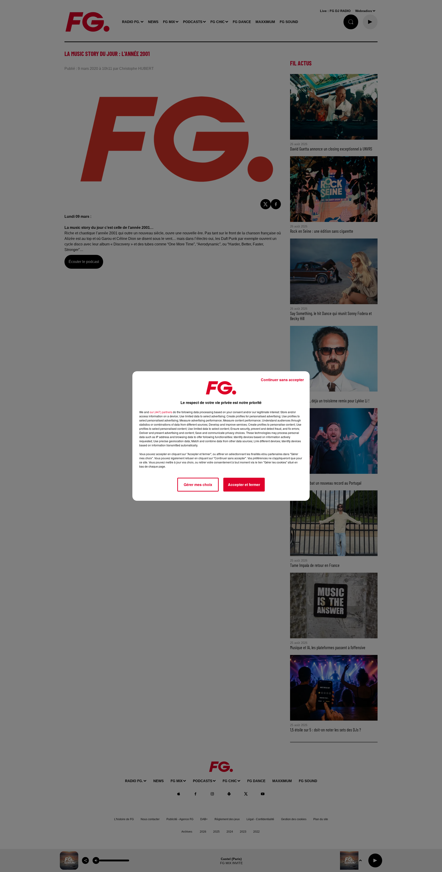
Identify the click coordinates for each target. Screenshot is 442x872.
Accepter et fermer (244, 484)
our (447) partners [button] (161, 412)
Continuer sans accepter (282, 379)
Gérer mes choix (198, 484)
